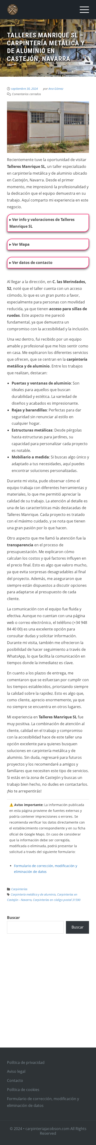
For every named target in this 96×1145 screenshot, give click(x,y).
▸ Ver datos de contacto (30, 262)
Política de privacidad (26, 1062)
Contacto (15, 1080)
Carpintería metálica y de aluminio (33, 894)
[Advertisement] (48, 996)
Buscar (13, 917)
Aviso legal (16, 1071)
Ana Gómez (55, 88)
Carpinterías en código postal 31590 (56, 900)
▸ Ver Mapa (19, 244)
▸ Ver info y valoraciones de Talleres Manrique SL (42, 223)
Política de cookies (23, 1089)
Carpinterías (19, 889)
